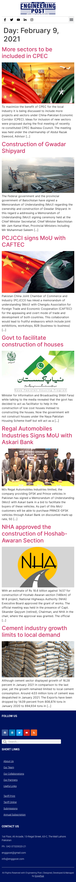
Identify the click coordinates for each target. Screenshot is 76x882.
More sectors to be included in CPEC (27, 52)
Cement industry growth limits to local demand (34, 631)
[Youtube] (18, 20)
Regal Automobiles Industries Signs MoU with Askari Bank (37, 435)
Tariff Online (10, 802)
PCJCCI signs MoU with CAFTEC (34, 241)
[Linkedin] (12, 733)
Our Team (9, 767)
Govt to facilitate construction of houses (32, 341)
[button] (71, 19)
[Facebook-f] (5, 20)
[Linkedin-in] (25, 20)
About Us (9, 761)
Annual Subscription (15, 814)
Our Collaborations (14, 773)
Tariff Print (9, 796)
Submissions (10, 808)
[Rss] (34, 733)
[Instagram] (32, 20)
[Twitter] (11, 20)
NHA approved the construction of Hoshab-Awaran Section (34, 533)
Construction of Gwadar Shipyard (34, 147)
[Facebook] (5, 733)
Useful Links (10, 786)
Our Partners (10, 780)
